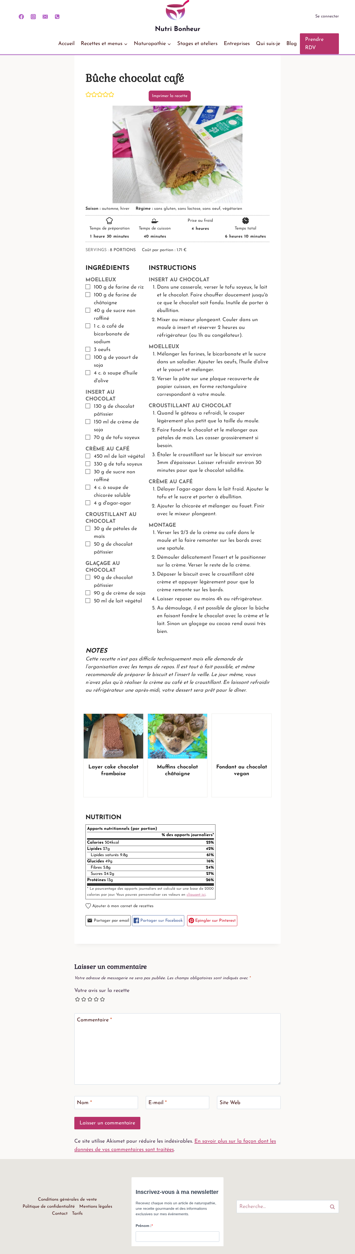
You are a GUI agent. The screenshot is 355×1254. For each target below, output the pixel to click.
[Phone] (57, 16)
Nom (84, 1102)
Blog (291, 43)
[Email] (45, 16)
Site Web (230, 1102)
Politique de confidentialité (49, 1206)
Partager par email (111, 921)
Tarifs (77, 1213)
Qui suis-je (268, 43)
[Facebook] (21, 16)
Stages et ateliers (197, 43)
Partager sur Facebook (161, 921)
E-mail (157, 1102)
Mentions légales (95, 1206)
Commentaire (94, 1020)
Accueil (66, 43)
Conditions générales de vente (67, 1199)
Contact (60, 1213)
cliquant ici (196, 895)
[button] (88, 94)
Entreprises (237, 43)
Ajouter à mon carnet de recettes (122, 906)
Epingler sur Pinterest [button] (215, 921)
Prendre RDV (314, 43)
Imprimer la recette (169, 96)
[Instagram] (33, 16)
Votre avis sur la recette (101, 990)
